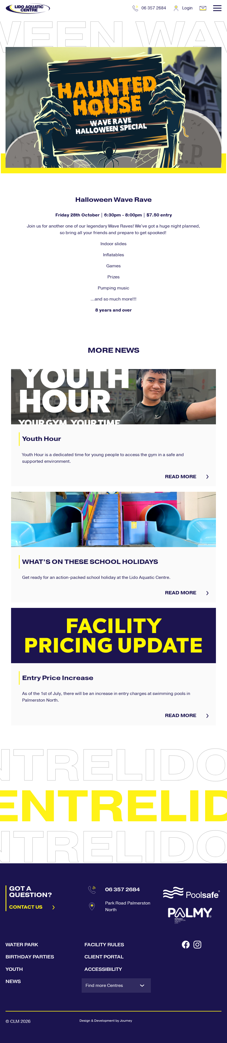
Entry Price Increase (113, 666)
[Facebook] (185, 967)
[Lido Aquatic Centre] (28, 8)
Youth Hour (113, 427)
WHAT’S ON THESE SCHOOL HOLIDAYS (113, 547)
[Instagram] (197, 967)
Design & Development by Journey (105, 1020)
